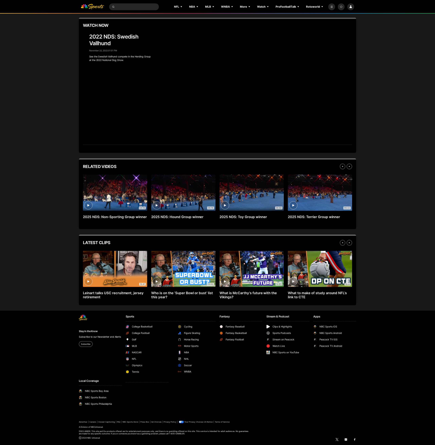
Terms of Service (222, 422)
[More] (331, 6)
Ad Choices (156, 422)
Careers (92, 422)
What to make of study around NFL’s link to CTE (317, 295)
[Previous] (342, 166)
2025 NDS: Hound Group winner (177, 217)
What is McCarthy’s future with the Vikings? (248, 295)
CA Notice (208, 422)
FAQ (118, 422)
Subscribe (85, 344)
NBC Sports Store (130, 422)
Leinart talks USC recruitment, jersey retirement (113, 295)
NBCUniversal (97, 427)
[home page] (92, 7)
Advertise (83, 422)
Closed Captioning (106, 422)
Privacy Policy (170, 422)
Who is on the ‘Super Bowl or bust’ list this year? (182, 295)
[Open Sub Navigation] (181, 6)
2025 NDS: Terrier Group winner (314, 217)
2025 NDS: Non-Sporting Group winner (115, 217)
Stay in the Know (88, 331)
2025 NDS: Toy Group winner (243, 217)
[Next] (349, 166)
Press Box (144, 422)
